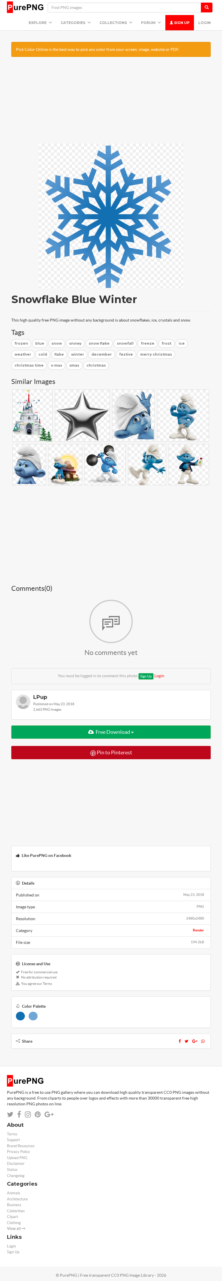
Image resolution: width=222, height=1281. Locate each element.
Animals (13, 1193)
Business (14, 1205)
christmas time (29, 365)
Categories (73, 23)
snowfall (125, 343)
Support (13, 1140)
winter (77, 354)
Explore (38, 23)
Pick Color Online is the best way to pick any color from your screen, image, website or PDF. (97, 49)
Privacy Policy (18, 1152)
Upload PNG (17, 1158)
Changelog (16, 1176)
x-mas (56, 365)
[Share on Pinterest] (38, 1114)
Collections (113, 23)
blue (39, 343)
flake (59, 354)
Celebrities (16, 1211)
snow (56, 343)
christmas (96, 365)
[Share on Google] (49, 1114)
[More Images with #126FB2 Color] (20, 1016)
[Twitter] (186, 1041)
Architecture (17, 1199)
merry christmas (156, 354)
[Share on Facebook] (19, 1114)
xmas (74, 365)
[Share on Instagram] (28, 1114)
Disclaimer (16, 1163)
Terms (12, 1134)
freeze (147, 343)
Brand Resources (21, 1146)
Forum (148, 23)
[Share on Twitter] (10, 1114)
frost (166, 343)
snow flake (99, 343)
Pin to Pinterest (114, 752)
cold (42, 354)
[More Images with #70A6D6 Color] (33, 1016)
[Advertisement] (111, 103)
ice (182, 343)
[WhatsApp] (203, 1041)
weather (22, 354)
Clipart (12, 1217)
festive (126, 354)
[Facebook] (180, 1041)
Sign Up (181, 23)
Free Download (113, 732)
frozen (21, 343)
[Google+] (194, 1041)
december (101, 354)
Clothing (14, 1223)
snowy (75, 343)
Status (12, 1169)
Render (198, 930)
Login (204, 23)
